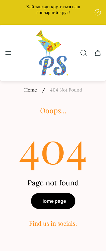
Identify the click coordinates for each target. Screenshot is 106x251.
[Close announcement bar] (97, 12)
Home (30, 90)
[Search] (83, 52)
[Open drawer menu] (8, 53)
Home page (53, 201)
